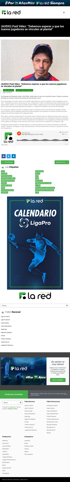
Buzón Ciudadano (57, 380)
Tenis (3, 470)
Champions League (52, 405)
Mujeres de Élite (6, 468)
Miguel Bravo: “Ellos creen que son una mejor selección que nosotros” (48, 394)
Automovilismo (6, 446)
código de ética (12, 409)
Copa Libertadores (30, 413)
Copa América (51, 408)
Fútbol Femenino (51, 416)
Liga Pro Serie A (29, 405)
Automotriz (5, 443)
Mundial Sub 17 (51, 427)
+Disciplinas (5, 473)
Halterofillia (5, 454)
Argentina (27, 440)
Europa (27, 449)
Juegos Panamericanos (9, 459)
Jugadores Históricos (31, 430)
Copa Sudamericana (52, 413)
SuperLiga (27, 416)
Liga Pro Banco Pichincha (24, 90)
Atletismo (5, 440)
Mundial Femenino (52, 424)
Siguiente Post (60, 162)
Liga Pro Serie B (29, 408)
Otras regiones (29, 454)
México (27, 451)
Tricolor (27, 422)
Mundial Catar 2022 (52, 422)
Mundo (49, 433)
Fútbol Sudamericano (53, 419)
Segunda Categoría (30, 419)
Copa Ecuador (29, 411)
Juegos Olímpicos (7, 457)
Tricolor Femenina (30, 424)
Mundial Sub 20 (51, 430)
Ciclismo (4, 451)
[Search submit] (67, 305)
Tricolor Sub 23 (29, 427)
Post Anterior (9, 162)
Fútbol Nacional (8, 90)
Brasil (26, 443)
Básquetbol (5, 449)
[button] (64, 12)
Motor (4, 465)
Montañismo (5, 462)
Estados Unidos (29, 446)
